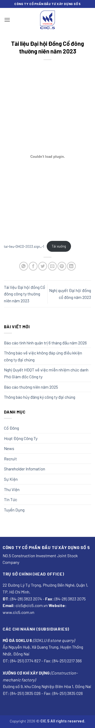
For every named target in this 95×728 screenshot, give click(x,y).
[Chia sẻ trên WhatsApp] (23, 266)
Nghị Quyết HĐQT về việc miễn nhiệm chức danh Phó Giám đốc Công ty (46, 373)
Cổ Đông (11, 427)
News (9, 448)
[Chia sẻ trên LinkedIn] (71, 266)
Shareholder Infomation (24, 468)
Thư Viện (12, 489)
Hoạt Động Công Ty (20, 438)
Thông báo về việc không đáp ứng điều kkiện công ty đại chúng (43, 356)
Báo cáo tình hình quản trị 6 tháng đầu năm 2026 (45, 342)
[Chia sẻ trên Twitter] (42, 266)
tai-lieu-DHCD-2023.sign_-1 (24, 246)
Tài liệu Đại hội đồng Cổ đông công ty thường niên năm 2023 (24, 294)
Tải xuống (59, 246)
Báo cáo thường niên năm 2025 (31, 386)
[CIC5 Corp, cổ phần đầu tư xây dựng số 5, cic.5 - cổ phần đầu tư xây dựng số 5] (47, 20)
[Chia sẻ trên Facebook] (33, 266)
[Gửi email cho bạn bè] (52, 266)
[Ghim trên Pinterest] (62, 266)
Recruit (10, 458)
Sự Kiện (11, 479)
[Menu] (7, 19)
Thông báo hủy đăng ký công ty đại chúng (39, 396)
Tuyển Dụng (14, 509)
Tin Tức (10, 499)
